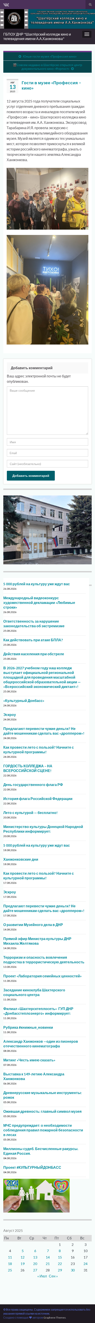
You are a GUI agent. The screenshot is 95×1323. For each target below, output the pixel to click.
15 (60, 1257)
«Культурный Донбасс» (23, 700)
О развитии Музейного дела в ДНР (33, 924)
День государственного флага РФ (33, 784)
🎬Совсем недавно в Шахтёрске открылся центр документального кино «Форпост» (47, 66)
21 (48, 1263)
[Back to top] (85, 1313)
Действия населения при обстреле (33, 654)
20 (35, 1263)
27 (35, 1270)
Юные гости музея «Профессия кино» (50, 56)
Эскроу (9, 714)
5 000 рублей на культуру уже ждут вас (36, 584)
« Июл (42, 1276)
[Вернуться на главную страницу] (47, 19)
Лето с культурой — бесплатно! (30, 812)
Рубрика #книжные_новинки (28, 1027)
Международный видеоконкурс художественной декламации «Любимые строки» (39, 602)
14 (48, 1257)
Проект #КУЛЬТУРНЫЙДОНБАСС (32, 1167)
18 (10, 1263)
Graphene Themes (55, 1317)
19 (23, 1263)
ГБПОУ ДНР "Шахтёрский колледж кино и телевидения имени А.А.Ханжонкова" (37, 36)
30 (73, 1270)
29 (60, 1270)
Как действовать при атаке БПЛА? (33, 640)
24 (85, 1263)
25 (10, 1270)
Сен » (53, 1276)
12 (23, 1257)
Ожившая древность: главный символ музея (42, 1111)
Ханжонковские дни (20, 859)
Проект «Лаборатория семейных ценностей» (42, 976)
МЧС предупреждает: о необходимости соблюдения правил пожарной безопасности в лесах (43, 1130)
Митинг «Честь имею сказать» (29, 1060)
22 (60, 1263)
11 (10, 1257)
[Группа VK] (6, 3)
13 (35, 1257)
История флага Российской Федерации (37, 798)
